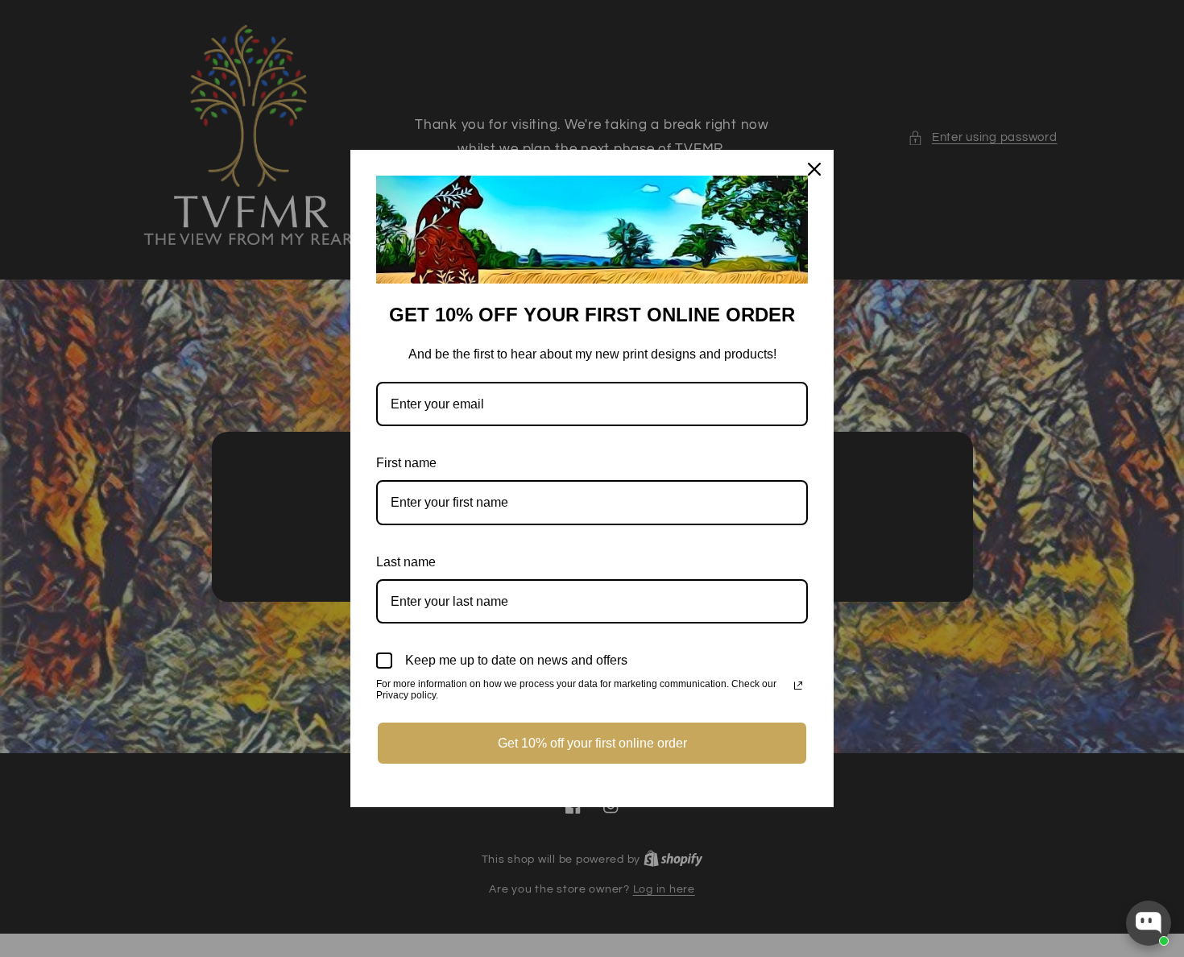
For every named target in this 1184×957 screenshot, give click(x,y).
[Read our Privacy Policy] (798, 685)
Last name (406, 562)
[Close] (814, 169)
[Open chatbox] (1148, 923)
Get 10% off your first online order (592, 743)
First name (406, 463)
